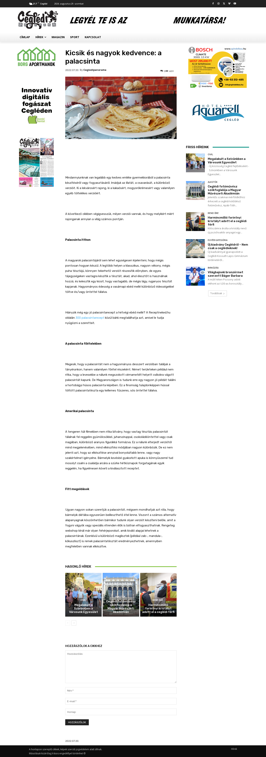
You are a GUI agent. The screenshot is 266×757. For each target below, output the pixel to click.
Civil (83, 600)
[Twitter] (224, 4)
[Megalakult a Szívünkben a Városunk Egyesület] (83, 595)
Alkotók (120, 597)
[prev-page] (67, 623)
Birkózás (213, 268)
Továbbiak (216, 293)
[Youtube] (235, 4)
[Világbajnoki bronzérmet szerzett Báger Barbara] (195, 276)
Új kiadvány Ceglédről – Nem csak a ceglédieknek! (228, 246)
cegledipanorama (94, 70)
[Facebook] (213, 4)
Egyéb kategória (217, 240)
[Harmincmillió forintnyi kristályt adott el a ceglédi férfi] (158, 595)
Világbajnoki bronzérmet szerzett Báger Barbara (225, 273)
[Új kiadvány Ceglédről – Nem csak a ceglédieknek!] (195, 248)
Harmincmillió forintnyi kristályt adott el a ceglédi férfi (158, 608)
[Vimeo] (229, 4)
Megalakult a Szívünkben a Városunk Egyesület (83, 608)
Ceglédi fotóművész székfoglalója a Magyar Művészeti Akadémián (121, 607)
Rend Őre (157, 600)
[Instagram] (218, 4)
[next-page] (73, 623)
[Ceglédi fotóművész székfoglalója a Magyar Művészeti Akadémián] (195, 190)
